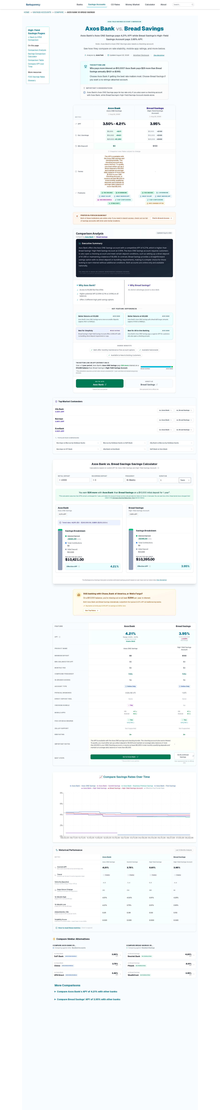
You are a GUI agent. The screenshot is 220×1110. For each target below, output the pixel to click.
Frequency (129, 476)
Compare (59, 12)
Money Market (132, 4)
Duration (163, 476)
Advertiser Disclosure (141, 55)
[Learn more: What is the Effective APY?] (79, 566)
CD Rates (115, 4)
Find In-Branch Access (160, 218)
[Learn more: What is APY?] (158, 468)
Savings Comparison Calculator (36, 55)
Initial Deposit (64, 476)
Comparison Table (36, 60)
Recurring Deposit (99, 476)
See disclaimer (159, 55)
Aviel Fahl (99, 55)
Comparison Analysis (37, 50)
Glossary (32, 80)
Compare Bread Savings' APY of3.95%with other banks (88, 999)
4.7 (134, 711)
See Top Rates (90, 610)
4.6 (134, 714)
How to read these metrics (75, 928)
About (163, 4)
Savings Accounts (96, 4)
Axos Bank (89, 237)
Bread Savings (101, 237)
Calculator (150, 4)
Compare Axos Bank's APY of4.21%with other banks (87, 991)
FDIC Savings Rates (36, 77)
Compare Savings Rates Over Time (123, 498)
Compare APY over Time (36, 65)
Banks (80, 4)
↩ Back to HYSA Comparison (35, 38)
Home (26, 12)
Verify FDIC (130, 722)
